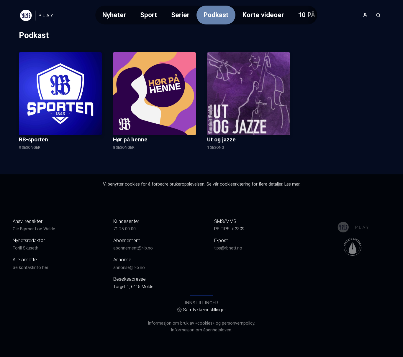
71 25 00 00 (124, 229)
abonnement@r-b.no (133, 248)
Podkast (216, 15)
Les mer (291, 184)
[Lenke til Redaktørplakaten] (352, 247)
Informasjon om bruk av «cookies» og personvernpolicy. (201, 323)
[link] (36, 15)
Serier (180, 15)
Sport (148, 15)
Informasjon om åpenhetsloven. (201, 330)
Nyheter (114, 15)
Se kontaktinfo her (30, 267)
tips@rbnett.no (228, 248)
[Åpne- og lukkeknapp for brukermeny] (365, 15)
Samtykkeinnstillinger (204, 310)
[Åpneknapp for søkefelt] (378, 15)
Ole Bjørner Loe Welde (34, 229)
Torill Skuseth (25, 248)
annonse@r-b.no (129, 267)
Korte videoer (263, 15)
